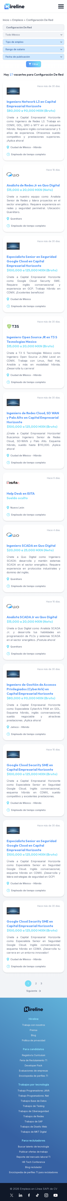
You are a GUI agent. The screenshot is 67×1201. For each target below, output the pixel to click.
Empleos (17, 20)
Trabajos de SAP (34, 1121)
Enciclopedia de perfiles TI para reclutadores (33, 1172)
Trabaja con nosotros (33, 1025)
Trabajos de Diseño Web (33, 1126)
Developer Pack (33, 1065)
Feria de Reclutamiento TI (33, 1060)
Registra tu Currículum (33, 1055)
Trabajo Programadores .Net (33, 1095)
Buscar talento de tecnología (33, 1146)
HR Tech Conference (33, 1162)
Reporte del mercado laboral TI (33, 1156)
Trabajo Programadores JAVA (33, 1090)
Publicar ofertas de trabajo (33, 1151)
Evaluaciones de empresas (33, 1070)
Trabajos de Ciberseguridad (33, 1111)
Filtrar (35, 64)
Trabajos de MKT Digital (34, 1131)
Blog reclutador (33, 1167)
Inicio (6, 20)
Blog (33, 1035)
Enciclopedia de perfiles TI (33, 1075)
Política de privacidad (33, 1040)
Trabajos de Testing (33, 1106)
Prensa (33, 1030)
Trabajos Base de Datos (34, 1100)
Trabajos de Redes (33, 1116)
